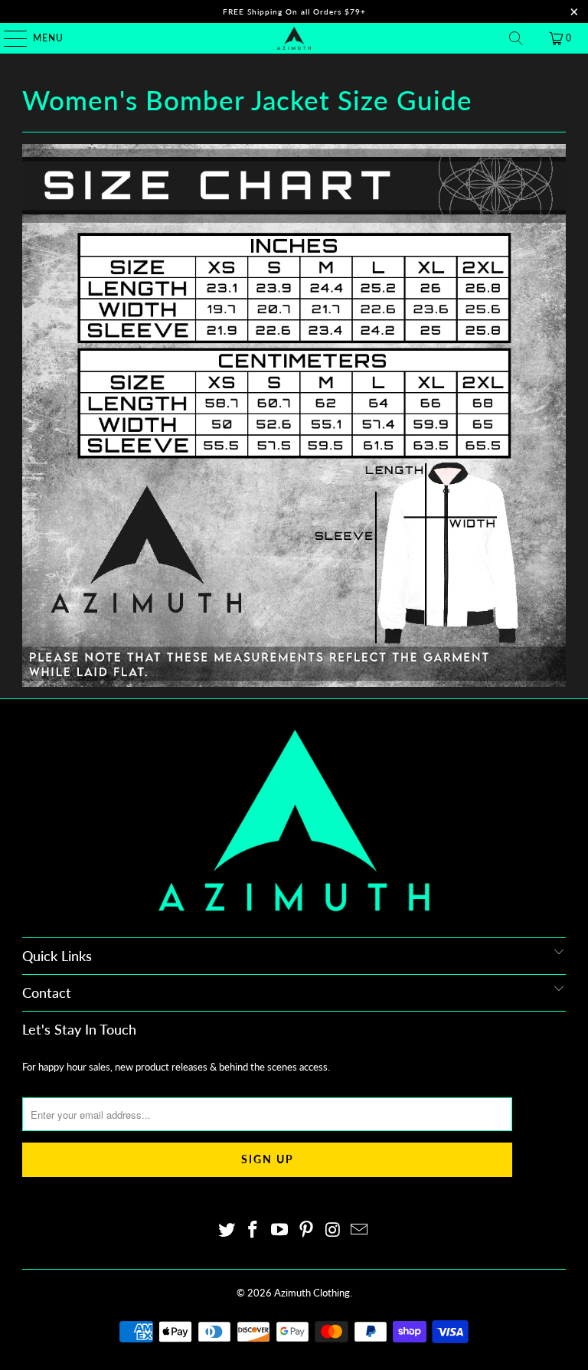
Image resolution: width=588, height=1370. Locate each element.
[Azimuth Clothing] (294, 38)
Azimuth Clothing (312, 1293)
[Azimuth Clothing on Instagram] (333, 1230)
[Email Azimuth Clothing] (359, 1230)
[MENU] (8, 38)
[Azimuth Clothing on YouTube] (280, 1230)
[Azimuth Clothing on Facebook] (253, 1230)
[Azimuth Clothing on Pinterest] (307, 1230)
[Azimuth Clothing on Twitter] (226, 1230)
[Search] (516, 38)
